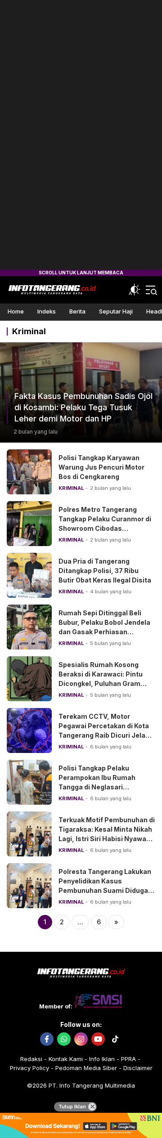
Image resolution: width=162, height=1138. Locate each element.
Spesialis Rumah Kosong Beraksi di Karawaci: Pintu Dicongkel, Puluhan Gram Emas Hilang (100, 679)
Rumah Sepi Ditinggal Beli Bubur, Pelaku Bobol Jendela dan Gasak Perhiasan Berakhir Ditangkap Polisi (104, 627)
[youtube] (98, 1039)
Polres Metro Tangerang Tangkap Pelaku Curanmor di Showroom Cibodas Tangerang (104, 524)
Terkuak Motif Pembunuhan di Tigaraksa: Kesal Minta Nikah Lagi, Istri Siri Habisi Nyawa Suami (106, 834)
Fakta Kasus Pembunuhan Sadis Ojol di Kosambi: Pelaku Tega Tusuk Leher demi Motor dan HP (83, 407)
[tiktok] (115, 1039)
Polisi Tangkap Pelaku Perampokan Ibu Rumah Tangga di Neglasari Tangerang (96, 782)
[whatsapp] (64, 1039)
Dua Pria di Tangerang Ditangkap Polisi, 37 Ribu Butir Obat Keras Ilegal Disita (104, 570)
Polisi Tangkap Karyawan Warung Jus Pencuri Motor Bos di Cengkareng (101, 467)
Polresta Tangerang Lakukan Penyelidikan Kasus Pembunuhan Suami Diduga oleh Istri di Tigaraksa (104, 886)
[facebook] (47, 1039)
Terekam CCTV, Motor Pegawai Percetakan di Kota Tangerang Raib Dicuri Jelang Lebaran (105, 730)
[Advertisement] (81, 135)
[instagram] (81, 1039)
